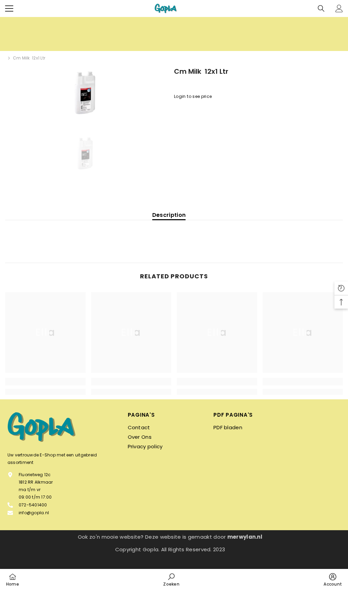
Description (169, 215)
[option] (84, 91)
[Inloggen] (339, 8)
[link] (45, 381)
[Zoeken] (321, 8)
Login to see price (193, 96)
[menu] (9, 8)
